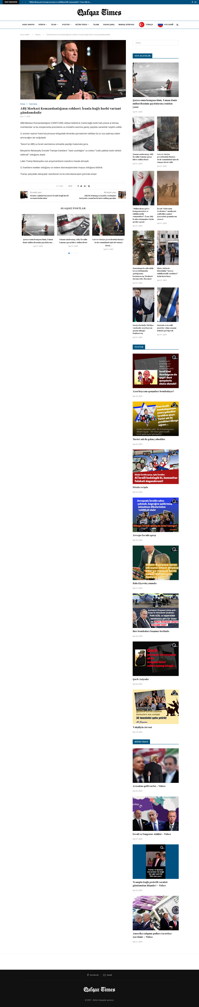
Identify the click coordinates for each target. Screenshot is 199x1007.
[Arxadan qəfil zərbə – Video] (156, 765)
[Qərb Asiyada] (156, 658)
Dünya (42, 24)
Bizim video (81, 24)
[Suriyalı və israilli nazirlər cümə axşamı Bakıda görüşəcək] (168, 304)
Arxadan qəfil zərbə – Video (149, 786)
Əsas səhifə (28, 24)
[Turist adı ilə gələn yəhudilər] (156, 419)
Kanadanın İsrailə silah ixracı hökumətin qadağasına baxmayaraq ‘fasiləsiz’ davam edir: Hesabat (143, 273)
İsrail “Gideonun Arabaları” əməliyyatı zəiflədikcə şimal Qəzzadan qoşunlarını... (61, 2)
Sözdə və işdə (140, 487)
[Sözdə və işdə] (156, 467)
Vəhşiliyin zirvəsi (142, 727)
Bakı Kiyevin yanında (144, 583)
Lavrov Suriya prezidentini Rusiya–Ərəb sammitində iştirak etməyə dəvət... (108, 242)
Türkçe (149, 24)
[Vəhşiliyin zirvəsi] (156, 707)
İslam (96, 24)
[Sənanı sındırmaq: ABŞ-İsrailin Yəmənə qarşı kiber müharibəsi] (73, 225)
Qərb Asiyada (141, 679)
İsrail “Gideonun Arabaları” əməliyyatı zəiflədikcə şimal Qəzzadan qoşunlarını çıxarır (167, 214)
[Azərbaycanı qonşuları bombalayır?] (156, 371)
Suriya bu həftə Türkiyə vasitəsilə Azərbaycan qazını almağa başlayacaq (143, 329)
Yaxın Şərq (109, 24)
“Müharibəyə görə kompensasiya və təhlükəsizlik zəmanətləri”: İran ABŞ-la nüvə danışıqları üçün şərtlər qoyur (143, 215)
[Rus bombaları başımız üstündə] (156, 610)
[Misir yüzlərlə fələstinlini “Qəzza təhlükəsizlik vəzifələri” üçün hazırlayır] (168, 248)
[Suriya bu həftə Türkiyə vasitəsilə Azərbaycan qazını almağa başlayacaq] (143, 304)
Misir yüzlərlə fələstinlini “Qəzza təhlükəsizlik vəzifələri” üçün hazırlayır (167, 272)
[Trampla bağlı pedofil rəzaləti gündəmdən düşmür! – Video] (156, 861)
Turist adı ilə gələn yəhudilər (149, 439)
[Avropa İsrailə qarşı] (156, 515)
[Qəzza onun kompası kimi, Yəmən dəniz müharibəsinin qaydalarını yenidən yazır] (38, 225)
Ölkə (53, 24)
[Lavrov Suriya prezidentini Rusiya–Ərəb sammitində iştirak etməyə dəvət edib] (108, 225)
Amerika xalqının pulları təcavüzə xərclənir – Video (152, 935)
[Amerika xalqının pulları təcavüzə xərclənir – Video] (156, 913)
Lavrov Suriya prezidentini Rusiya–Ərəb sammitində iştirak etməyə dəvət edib (168, 158)
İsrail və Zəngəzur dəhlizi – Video (152, 834)
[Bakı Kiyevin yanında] (156, 563)
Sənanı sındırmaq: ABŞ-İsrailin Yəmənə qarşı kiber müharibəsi (143, 157)
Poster (66, 24)
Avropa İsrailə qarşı (144, 535)
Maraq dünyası (126, 24)
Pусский (168, 24)
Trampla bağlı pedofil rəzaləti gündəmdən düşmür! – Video (150, 884)
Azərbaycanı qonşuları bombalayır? (153, 391)
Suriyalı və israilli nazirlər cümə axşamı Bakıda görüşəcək (166, 328)
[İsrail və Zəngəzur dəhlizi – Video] (156, 813)
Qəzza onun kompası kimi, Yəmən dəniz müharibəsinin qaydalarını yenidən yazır (155, 104)
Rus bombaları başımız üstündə (151, 631)
